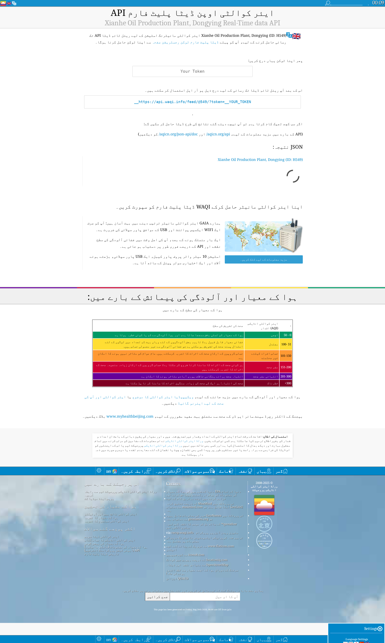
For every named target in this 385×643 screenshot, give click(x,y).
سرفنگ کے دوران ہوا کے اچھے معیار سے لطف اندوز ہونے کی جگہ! (202, 571)
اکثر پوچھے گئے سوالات (110, 528)
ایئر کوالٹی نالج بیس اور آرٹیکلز (110, 514)
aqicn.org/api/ (218, 134)
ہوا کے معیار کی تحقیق (110, 506)
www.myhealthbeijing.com (129, 416)
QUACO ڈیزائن (177, 578)
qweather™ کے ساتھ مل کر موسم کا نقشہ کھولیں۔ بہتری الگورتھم (201, 525)
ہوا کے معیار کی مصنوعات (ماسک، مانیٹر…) (115, 547)
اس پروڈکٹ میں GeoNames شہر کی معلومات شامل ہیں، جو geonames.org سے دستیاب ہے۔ (205, 517)
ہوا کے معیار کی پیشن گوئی (104, 543)
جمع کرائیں (157, 596)
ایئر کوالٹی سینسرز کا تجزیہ (106, 521)
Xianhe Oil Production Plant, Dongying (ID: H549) (260, 159)
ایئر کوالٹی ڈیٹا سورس (101, 536)
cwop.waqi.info (182, 533)
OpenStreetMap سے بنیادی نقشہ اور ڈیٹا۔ (197, 565)
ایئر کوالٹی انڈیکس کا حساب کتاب (109, 540)
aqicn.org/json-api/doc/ (178, 134)
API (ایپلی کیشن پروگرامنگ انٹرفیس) (112, 550)
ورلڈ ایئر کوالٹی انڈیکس (184, 441)
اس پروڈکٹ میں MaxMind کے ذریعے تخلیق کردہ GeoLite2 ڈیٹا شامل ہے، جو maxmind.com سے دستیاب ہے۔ (204, 506)
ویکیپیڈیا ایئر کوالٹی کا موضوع (163, 396)
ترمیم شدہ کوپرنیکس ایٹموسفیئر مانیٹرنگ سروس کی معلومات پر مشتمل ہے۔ (204, 539)
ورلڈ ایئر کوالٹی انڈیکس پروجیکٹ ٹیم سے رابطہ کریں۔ (120, 493)
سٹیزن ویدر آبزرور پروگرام (217, 533)
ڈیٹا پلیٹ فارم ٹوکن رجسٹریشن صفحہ (185, 42)
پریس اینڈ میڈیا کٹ (99, 498)
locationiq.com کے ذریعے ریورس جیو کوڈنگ (196, 560)
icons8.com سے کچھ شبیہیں (185, 555)
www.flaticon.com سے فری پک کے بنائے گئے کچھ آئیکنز (200, 547)
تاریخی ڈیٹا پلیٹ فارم (101, 554)
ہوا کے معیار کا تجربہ (101, 517)
